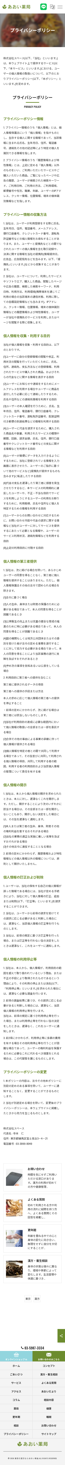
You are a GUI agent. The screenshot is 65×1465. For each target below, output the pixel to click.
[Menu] (60, 6)
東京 (28, 1299)
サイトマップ (48, 1434)
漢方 (37, 1299)
